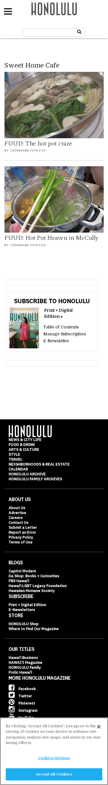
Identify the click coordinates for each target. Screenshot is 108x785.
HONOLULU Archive (27, 474)
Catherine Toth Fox (28, 150)
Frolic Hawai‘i (20, 672)
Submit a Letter (23, 527)
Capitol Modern (22, 571)
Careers (16, 517)
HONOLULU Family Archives (35, 478)
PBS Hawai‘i (19, 580)
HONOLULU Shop (24, 623)
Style (14, 454)
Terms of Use (21, 542)
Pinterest (26, 703)
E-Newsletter (56, 341)
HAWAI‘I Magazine (25, 662)
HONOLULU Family (25, 667)
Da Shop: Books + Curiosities (34, 575)
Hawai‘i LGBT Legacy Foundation (38, 585)
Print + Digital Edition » (58, 313)
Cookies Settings (54, 758)
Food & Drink (22, 444)
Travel (15, 459)
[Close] (98, 726)
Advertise (17, 512)
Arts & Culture (24, 449)
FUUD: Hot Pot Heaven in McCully (51, 238)
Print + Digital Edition (27, 604)
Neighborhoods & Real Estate (39, 464)
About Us (17, 507)
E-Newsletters (22, 609)
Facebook (27, 688)
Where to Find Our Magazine (34, 628)
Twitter (25, 696)
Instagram (27, 710)
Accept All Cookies (54, 774)
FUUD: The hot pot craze (38, 143)
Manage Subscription (64, 334)
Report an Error (22, 532)
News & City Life (25, 439)
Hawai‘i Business (23, 657)
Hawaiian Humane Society (32, 590)
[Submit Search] (79, 31)
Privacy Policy (21, 537)
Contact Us (19, 522)
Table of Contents (61, 327)
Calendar (18, 469)
